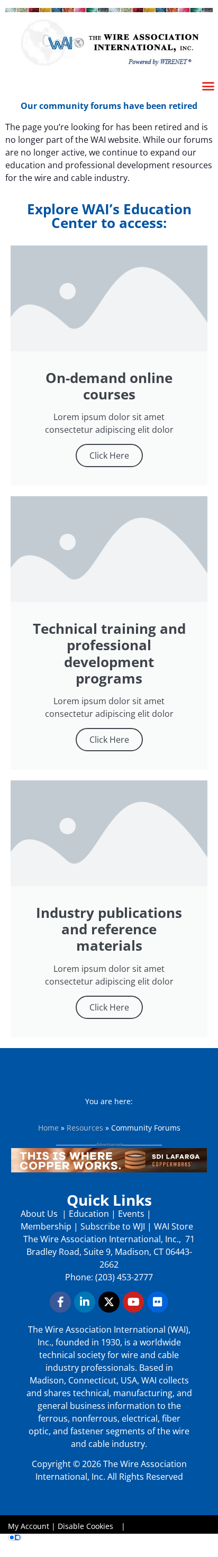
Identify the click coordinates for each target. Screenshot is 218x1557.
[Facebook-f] (60, 1302)
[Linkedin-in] (84, 1302)
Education (89, 1213)
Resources (85, 1128)
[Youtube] (133, 1302)
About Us (40, 1213)
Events (131, 1213)
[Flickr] (157, 1302)
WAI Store (172, 1226)
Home (48, 1128)
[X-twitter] (109, 1302)
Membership (46, 1226)
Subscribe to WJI (111, 1226)
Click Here (109, 455)
